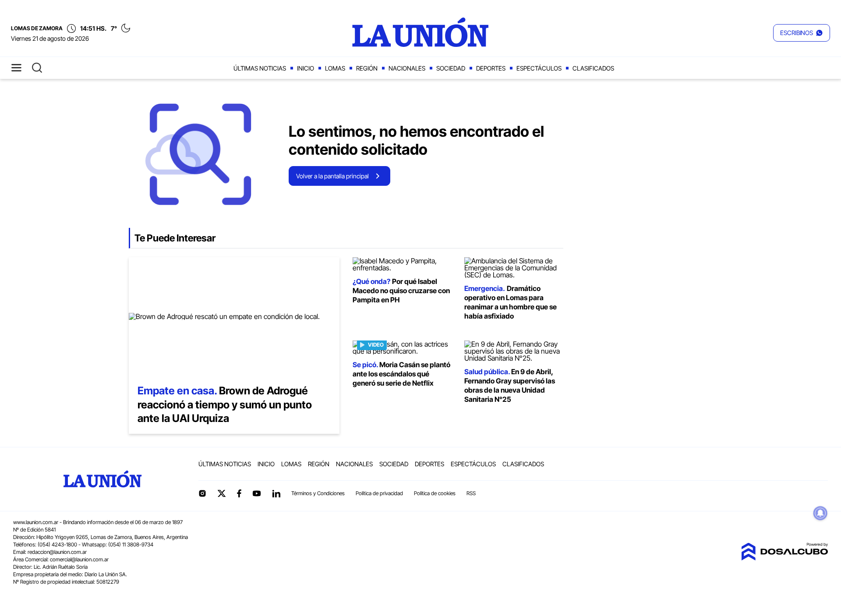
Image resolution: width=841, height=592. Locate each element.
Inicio (305, 68)
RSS (471, 493)
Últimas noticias (259, 68)
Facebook (239, 493)
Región (367, 68)
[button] (801, 33)
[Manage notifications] (820, 513)
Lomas (335, 68)
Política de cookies (435, 493)
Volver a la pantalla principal (332, 176)
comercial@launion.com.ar (79, 559)
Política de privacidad (379, 493)
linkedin (276, 493)
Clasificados (593, 68)
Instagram (202, 493)
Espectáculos (539, 68)
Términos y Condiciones (318, 493)
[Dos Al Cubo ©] (784, 557)
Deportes (490, 68)
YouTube (256, 493)
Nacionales (407, 68)
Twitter (221, 493)
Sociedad (450, 68)
